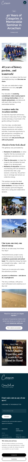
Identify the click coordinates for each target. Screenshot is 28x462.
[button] (24, 3)
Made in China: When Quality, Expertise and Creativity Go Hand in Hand (14, 353)
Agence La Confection (7, 423)
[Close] (26, 440)
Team (13, 11)
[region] (14, 450)
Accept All (14, 455)
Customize (14, 459)
